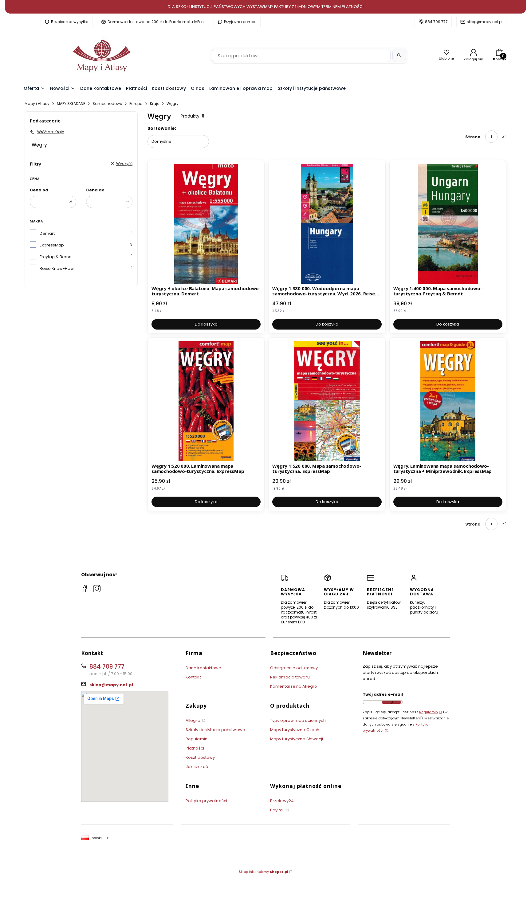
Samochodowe (107, 103)
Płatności (195, 748)
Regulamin (196, 739)
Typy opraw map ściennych (298, 720)
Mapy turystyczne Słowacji (296, 739)
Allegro (193, 720)
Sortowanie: (162, 128)
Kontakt (193, 677)
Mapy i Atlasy (37, 103)
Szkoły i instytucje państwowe (215, 730)
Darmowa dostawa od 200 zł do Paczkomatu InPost (156, 21)
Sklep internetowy (263, 871)
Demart (47, 233)
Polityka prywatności (206, 801)
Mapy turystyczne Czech (294, 730)
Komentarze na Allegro (293, 686)
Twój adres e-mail (383, 694)
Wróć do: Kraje (50, 131)
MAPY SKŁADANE (71, 103)
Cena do (95, 190)
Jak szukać (197, 767)
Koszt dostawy (200, 757)
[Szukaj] (399, 55)
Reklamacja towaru (290, 677)
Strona (473, 137)
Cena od (39, 190)
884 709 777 (436, 21)
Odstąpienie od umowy (294, 668)
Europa (136, 103)
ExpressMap (52, 245)
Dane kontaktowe (204, 668)
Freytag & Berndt (56, 257)
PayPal (277, 810)
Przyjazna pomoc (240, 21)
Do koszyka (206, 324)
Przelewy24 (282, 801)
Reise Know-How (57, 268)
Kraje (154, 103)
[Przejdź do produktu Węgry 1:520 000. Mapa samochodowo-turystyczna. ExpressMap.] (326, 401)
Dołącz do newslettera (391, 702)
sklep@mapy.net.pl (484, 21)
